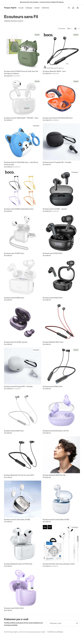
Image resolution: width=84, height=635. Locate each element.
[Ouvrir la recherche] (69, 8)
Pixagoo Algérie (13, 632)
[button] (69, 28)
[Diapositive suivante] (38, 51)
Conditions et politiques (55, 632)
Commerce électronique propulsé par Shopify (32, 632)
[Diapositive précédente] (7, 51)
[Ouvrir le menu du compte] (73, 8)
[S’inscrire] (77, 623)
